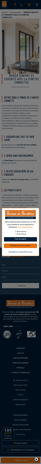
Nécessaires (21, 231)
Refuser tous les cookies (20, 245)
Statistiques (21, 234)
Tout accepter (20, 239)
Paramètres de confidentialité (37, 459)
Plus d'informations (25, 227)
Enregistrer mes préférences (20, 252)
